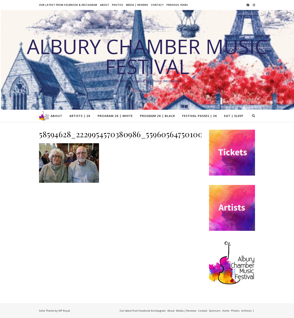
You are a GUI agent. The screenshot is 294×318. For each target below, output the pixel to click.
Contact (157, 5)
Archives (246, 310)
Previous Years (177, 5)
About (104, 5)
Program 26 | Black (157, 116)
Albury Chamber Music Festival (147, 56)
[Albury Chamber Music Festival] (44, 116)
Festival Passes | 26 (199, 116)
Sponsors (215, 310)
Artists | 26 (79, 116)
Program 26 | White (115, 116)
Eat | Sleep (233, 116)
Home (225, 310)
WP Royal (64, 310)
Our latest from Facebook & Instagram (68, 5)
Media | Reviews (137, 5)
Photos (117, 5)
